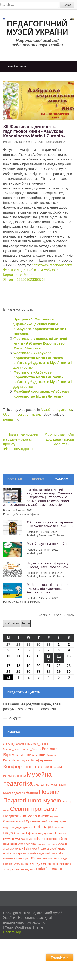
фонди (63, 858)
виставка (59, 827)
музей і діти (23, 848)
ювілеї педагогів (50, 869)
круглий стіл (11, 838)
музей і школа (40, 848)
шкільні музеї (33, 863)
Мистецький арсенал (14, 776)
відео (9, 833)
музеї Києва (57, 848)
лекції (24, 838)
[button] (12, 623)
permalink (10, 419)
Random (61, 479)
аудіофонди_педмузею (18, 827)
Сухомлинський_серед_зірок (46, 821)
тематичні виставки (47, 858)
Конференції (41, 760)
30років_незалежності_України (22, 749)
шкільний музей (11, 864)
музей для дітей (27, 843)
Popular (14, 479)
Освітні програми (34, 808)
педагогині (43, 853)
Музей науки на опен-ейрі (47, 544)
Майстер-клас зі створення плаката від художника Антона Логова (48, 588)
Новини (32, 793)
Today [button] (26, 623)
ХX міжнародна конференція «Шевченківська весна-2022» (50, 524)
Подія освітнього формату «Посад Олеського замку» (47, 565)
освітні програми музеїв (19, 853)
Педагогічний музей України (37, 28)
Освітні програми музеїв (22, 414)
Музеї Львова (58, 784)
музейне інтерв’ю (47, 844)
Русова (54, 816)
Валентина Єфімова (51, 142)
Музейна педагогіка (56, 410)
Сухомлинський (14, 821)
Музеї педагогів (14, 793)
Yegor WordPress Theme (24, 927)
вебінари (43, 826)
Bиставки (50, 749)
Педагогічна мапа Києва (26, 816)
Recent (38, 479)
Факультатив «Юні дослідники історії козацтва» (59, 439)
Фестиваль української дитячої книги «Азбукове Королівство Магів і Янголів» (40, 343)
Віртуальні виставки (24, 754)
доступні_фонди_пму (29, 833)
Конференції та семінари (32, 766)
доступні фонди (55, 833)
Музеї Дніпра (41, 784)
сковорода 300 (24, 858)
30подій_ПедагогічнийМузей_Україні (25, 744)
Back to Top (12, 932)
